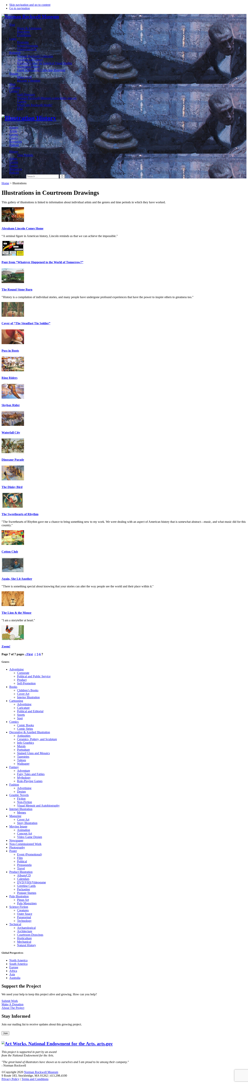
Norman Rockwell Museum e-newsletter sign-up (47, 98)
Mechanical (24, 941)
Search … (19, 176)
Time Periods (25, 155)
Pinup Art (23, 899)
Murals (21, 746)
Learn (12, 38)
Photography (17, 847)
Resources (15, 141)
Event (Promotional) (29, 854)
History (13, 127)
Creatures (23, 910)
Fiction (21, 798)
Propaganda (24, 865)
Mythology (24, 777)
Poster (13, 851)
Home (5, 183)
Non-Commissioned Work (25, 844)
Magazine (15, 816)
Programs (23, 42)
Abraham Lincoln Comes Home (22, 228)
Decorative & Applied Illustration (29, 732)
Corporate (23, 672)
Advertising (16, 669)
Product (22, 679)
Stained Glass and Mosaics (33, 753)
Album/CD (24, 875)
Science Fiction (18, 906)
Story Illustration (27, 823)
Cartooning (16, 700)
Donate (13, 73)
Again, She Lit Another (17, 578)
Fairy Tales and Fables (31, 774)
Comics (14, 721)
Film (20, 858)
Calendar (14, 87)
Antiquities (23, 735)
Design (21, 791)
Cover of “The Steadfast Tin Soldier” (26, 323)
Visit (12, 24)
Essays (13, 138)
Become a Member (28, 80)
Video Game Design (29, 837)
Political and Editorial (30, 711)
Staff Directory (26, 94)
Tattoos (21, 760)
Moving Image (18, 826)
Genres (13, 134)
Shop (12, 84)
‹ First (29, 654)
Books (13, 686)
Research (15, 52)
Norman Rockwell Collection (35, 56)
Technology (24, 920)
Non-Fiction (24, 802)
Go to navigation (19, 8)
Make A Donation (12, 1004)
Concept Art (24, 833)
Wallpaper (23, 763)
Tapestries (23, 756)
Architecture (24, 931)
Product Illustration (21, 872)
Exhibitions (24, 35)
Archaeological (26, 927)
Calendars (23, 879)
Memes (21, 812)
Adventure (23, 770)
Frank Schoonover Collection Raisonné (41, 70)
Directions (23, 31)
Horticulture (24, 938)
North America (18, 960)
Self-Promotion (26, 683)
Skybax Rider (11, 405)
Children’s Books (27, 690)
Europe (13, 967)
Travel (21, 868)
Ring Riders (9, 377)
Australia (14, 977)
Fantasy (14, 767)
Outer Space (24, 913)
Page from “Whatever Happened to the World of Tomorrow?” (42, 262)
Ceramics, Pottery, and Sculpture (37, 739)
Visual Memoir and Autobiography (38, 805)
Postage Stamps (26, 892)
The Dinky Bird (12, 487)
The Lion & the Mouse (16, 612)
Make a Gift (24, 77)
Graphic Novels (19, 795)
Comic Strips (25, 728)
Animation (23, 830)
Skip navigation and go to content (29, 4)
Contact (14, 91)
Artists (13, 131)
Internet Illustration (20, 809)
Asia (12, 974)
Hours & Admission (29, 28)
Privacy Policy (10, 1079)
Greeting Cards (26, 885)
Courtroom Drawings (30, 934)
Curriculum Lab (27, 49)
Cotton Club (10, 551)
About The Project (13, 1008)
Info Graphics (25, 742)
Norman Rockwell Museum (41, 1072)
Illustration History (28, 66)
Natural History (26, 945)
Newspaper (16, 840)
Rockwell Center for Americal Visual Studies (44, 63)
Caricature (23, 707)
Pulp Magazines (27, 903)
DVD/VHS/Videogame (31, 882)
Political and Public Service (34, 676)
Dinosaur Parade (13, 459)
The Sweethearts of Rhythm (20, 514)
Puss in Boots (10, 350)
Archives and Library (30, 59)
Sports (21, 714)
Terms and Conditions (35, 1079)
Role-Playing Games (29, 781)
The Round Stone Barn (17, 289)
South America (18, 963)
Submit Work (10, 1001)
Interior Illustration (28, 697)
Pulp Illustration (19, 896)
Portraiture (23, 749)
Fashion (14, 784)
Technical (15, 924)
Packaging (23, 889)
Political (22, 861)
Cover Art (23, 693)
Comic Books (25, 725)
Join (5, 1033)
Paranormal (24, 917)
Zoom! (6, 646)
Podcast (14, 145)
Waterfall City (11, 432)
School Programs (27, 45)
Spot (20, 718)
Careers (21, 101)
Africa (13, 970)
